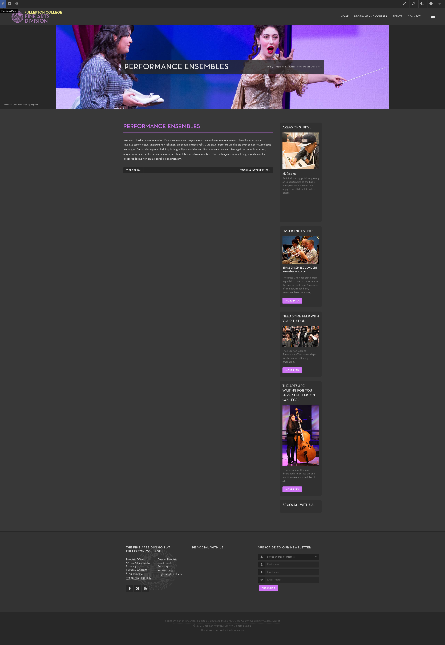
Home (268, 67)
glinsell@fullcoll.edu (171, 574)
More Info (292, 301)
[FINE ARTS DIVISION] (431, 4)
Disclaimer (206, 630)
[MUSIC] (414, 4)
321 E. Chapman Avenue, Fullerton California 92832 (223, 626)
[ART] (405, 4)
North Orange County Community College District (252, 621)
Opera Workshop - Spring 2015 (20, 105)
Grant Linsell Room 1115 (167, 563)
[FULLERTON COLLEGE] (440, 4)
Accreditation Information (230, 630)
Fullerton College (206, 621)
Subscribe (268, 588)
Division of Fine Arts (184, 621)
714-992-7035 (166, 570)
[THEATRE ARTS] (423, 4)
